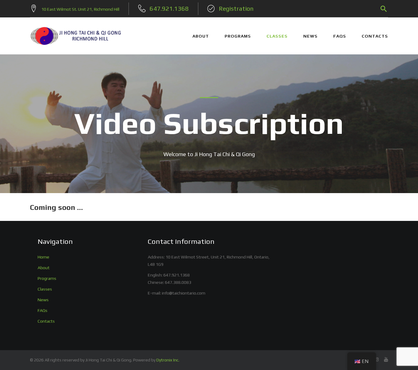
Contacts (375, 36)
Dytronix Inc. (167, 359)
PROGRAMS (238, 36)
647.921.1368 (176, 275)
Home (43, 257)
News (43, 299)
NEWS (310, 36)
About (44, 267)
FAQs (339, 36)
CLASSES (277, 36)
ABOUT (200, 36)
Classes (45, 289)
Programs (47, 278)
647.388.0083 (178, 282)
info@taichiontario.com (183, 293)
